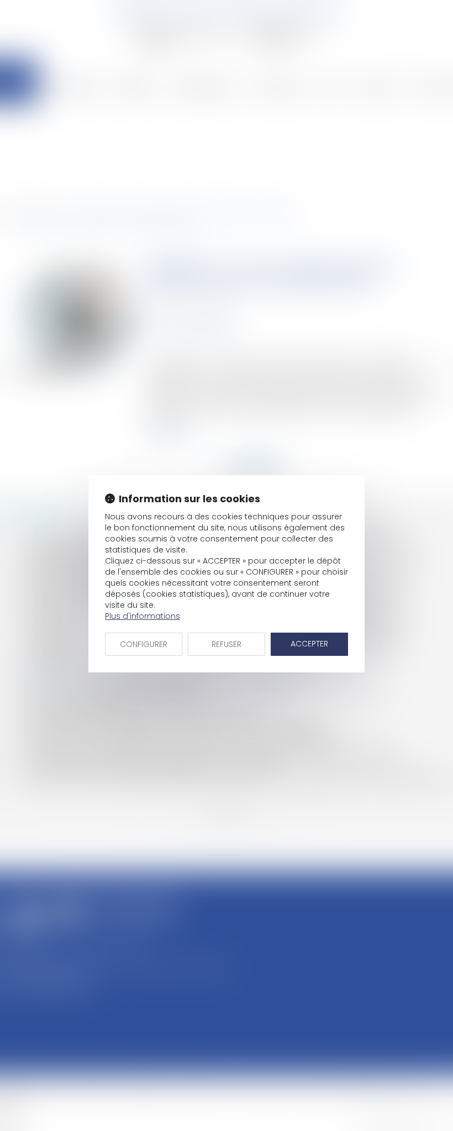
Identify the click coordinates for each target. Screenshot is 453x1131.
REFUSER (226, 644)
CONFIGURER (143, 644)
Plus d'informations (142, 616)
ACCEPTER (309, 643)
